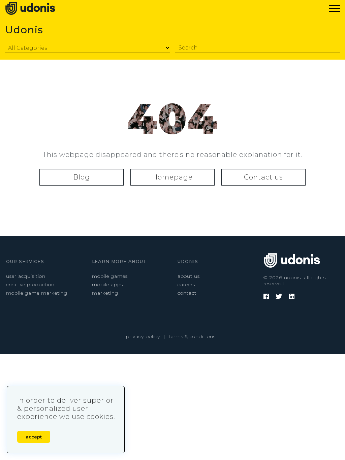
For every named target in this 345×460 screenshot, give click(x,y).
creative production (30, 285)
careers (186, 285)
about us (189, 276)
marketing (105, 293)
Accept (34, 436)
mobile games (110, 276)
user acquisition (25, 276)
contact (187, 293)
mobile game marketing (36, 293)
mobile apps (107, 285)
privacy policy (143, 336)
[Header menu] (333, 8)
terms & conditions (192, 336)
